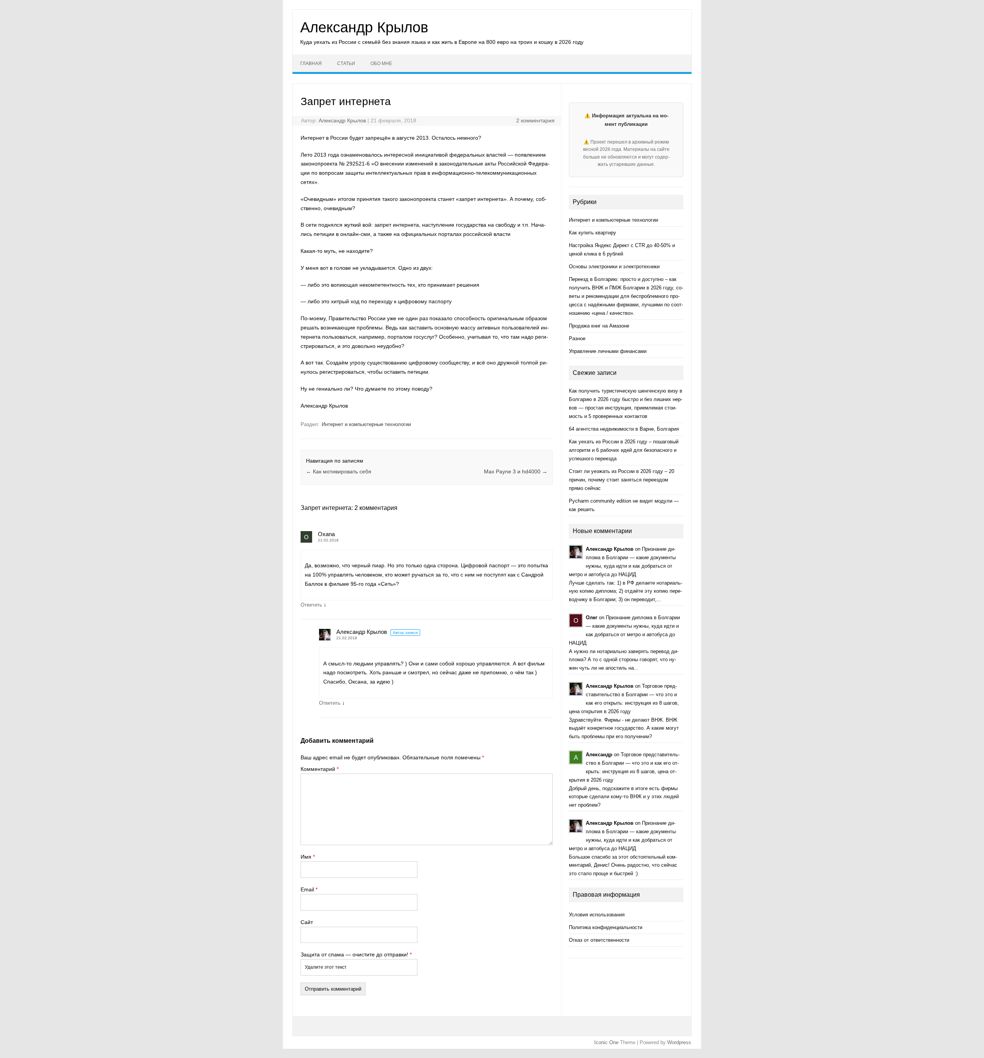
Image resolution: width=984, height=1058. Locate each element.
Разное (577, 338)
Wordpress (679, 1042)
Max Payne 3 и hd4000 (515, 471)
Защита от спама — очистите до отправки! (356, 954)
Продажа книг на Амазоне (599, 326)
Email (309, 889)
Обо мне (381, 63)
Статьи (346, 63)
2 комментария (535, 120)
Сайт (307, 922)
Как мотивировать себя (338, 471)
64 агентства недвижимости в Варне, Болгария (624, 429)
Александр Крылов (364, 27)
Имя (308, 857)
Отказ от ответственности (599, 940)
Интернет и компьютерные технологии (366, 424)
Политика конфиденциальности (605, 927)
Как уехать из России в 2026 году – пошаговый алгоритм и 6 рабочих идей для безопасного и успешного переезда (623, 450)
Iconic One (606, 1042)
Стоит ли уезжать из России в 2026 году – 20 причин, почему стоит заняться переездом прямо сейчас (621, 479)
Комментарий (320, 769)
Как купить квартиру (592, 233)
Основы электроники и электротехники (614, 266)
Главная (311, 63)
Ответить (311, 605)
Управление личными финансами (608, 351)
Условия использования (597, 915)
